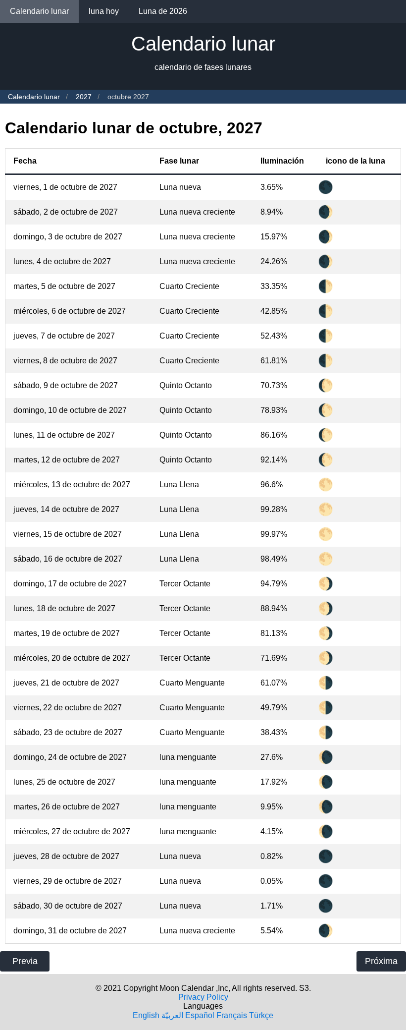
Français (231, 1015)
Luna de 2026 (163, 11)
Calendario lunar (39, 11)
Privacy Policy (203, 997)
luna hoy (104, 11)
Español (199, 1015)
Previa (25, 961)
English (146, 1015)
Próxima (381, 961)
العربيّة (172, 1015)
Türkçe (261, 1015)
